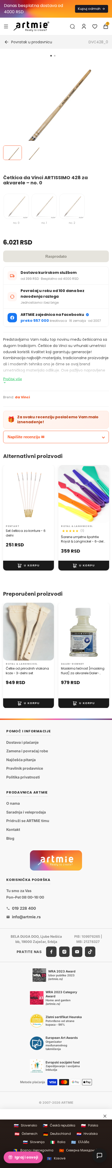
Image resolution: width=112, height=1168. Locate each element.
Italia (57, 1142)
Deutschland (57, 1134)
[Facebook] (51, 952)
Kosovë (56, 1158)
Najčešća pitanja (21, 759)
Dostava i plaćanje (22, 742)
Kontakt (13, 829)
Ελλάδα (80, 1142)
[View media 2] (32, 152)
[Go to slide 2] (54, 56)
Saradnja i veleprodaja (26, 812)
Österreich (26, 1134)
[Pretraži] (72, 26)
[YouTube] (77, 952)
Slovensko (25, 1125)
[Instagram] (64, 952)
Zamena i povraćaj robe (27, 751)
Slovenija (34, 1142)
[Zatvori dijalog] (105, 1116)
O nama (13, 803)
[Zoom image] (53, 111)
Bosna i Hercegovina (33, 1150)
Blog (10, 838)
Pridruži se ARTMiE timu (27, 820)
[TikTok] (90, 952)
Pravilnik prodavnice (24, 768)
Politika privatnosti (23, 777)
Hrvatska (87, 1134)
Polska (89, 1125)
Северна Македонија (79, 1150)
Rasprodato (56, 256)
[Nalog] (84, 26)
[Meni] (6, 26)
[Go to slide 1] (51, 56)
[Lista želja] (95, 26)
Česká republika (59, 1125)
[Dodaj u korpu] (28, 566)
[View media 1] (12, 152)
